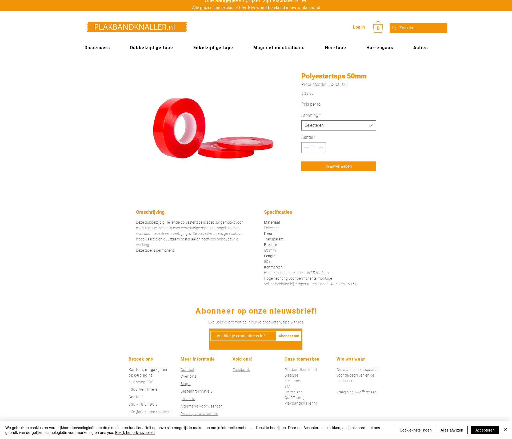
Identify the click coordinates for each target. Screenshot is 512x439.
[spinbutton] (314, 148)
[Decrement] (306, 148)
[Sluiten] (505, 430)
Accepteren (485, 430)
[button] (378, 27)
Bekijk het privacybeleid (135, 432)
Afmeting (311, 115)
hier (350, 392)
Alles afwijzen (452, 430)
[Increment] (321, 148)
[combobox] (338, 125)
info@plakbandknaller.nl (150, 412)
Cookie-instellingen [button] (416, 430)
